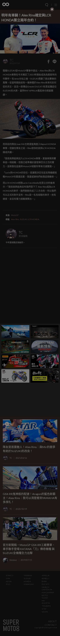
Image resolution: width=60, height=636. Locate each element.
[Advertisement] (30, 31)
